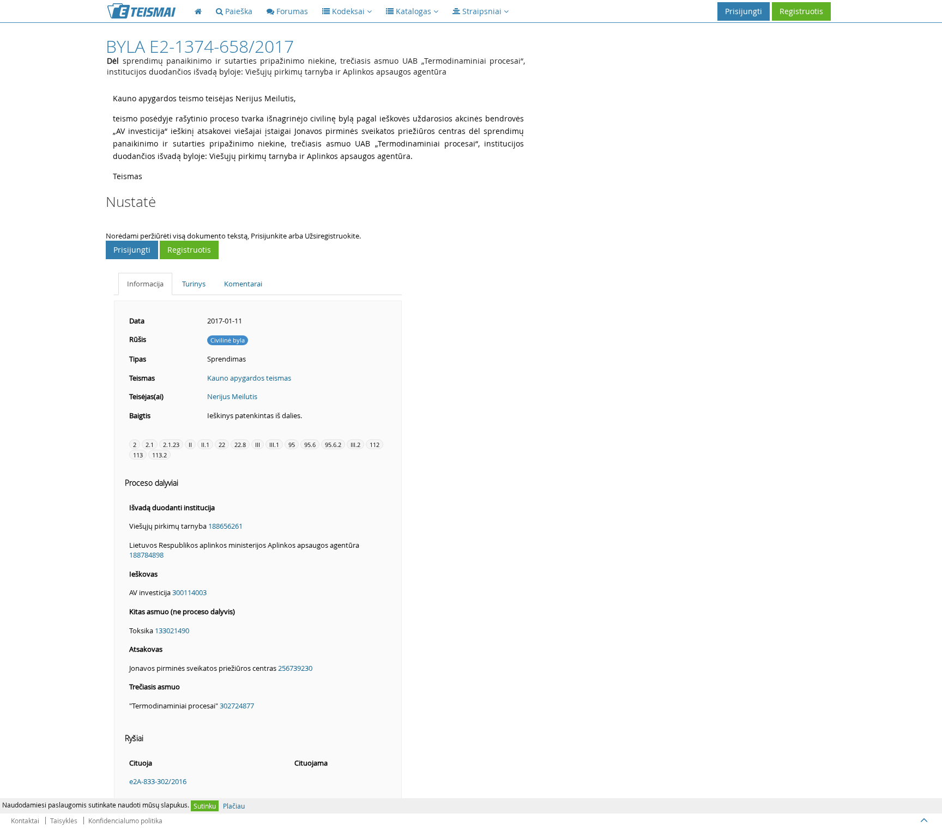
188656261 (225, 526)
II (190, 445)
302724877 (237, 706)
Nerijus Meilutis (232, 396)
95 (291, 445)
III (257, 445)
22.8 (240, 445)
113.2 (159, 455)
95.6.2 (333, 445)
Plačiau (234, 806)
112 (374, 445)
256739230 (295, 668)
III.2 (355, 445)
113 (138, 455)
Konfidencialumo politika (125, 820)
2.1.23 (171, 445)
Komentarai (243, 284)
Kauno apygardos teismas (249, 378)
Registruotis (801, 11)
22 (222, 445)
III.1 (274, 445)
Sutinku (205, 806)
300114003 (189, 592)
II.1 (205, 445)
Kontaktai (25, 820)
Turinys (194, 284)
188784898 (146, 555)
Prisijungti (743, 11)
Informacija (145, 284)
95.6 (310, 445)
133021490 (172, 630)
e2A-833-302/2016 (157, 781)
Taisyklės (63, 820)
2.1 (150, 445)
